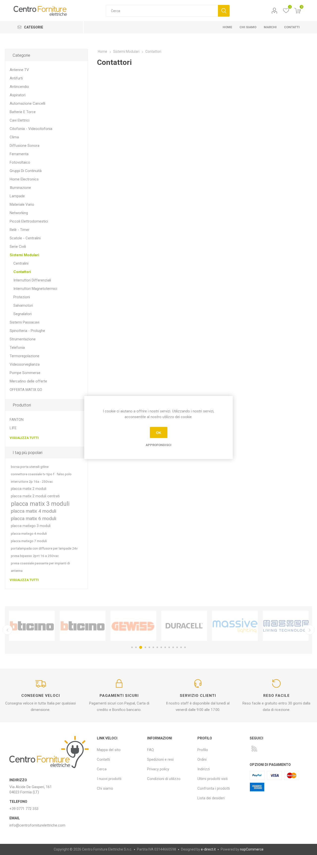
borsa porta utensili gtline (30, 467)
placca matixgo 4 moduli (29, 533)
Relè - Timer (19, 229)
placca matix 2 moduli (28, 489)
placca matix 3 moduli (40, 503)
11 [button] (173, 647)
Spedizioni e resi (160, 759)
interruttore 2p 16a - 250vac (32, 481)
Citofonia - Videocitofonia (31, 128)
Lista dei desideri (211, 798)
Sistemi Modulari (24, 255)
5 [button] (149, 647)
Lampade (17, 196)
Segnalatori (22, 314)
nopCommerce (252, 849)
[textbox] (162, 11)
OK (158, 432)
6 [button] (153, 647)
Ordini (202, 759)
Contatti (103, 759)
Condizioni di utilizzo (164, 779)
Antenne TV (19, 70)
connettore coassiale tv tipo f (32, 474)
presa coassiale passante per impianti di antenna (40, 567)
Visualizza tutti (24, 438)
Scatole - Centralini (25, 238)
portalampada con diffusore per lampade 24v (44, 548)
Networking (19, 213)
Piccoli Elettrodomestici (29, 221)
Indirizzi (203, 769)
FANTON (17, 419)
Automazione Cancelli (27, 103)
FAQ (150, 750)
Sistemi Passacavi (24, 322)
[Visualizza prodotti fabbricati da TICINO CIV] (32, 626)
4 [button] (145, 647)
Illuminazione (20, 187)
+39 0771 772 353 (23, 808)
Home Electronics (24, 179)
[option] (31, 626)
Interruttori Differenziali (32, 280)
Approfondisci (158, 445)
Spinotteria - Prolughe (27, 330)
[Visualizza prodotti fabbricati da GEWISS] (133, 626)
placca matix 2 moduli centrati (35, 496)
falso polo (64, 474)
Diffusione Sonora (24, 145)
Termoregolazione (24, 356)
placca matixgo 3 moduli (31, 526)
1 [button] (132, 647)
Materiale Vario (22, 204)
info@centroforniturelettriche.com (37, 825)
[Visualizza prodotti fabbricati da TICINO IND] (83, 626)
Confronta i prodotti (213, 788)
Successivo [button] (310, 630)
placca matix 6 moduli (33, 518)
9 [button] (165, 647)
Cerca (224, 11)
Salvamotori (23, 305)
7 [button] (157, 647)
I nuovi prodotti (109, 779)
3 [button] (140, 647)
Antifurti (16, 78)
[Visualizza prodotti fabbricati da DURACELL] (184, 626)
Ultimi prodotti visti (212, 779)
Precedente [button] (7, 630)
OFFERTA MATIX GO (26, 389)
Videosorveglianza (25, 364)
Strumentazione (23, 339)
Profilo (274, 11)
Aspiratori (18, 95)
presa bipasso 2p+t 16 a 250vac (35, 556)
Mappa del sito (109, 750)
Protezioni (21, 297)
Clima (14, 137)
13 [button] (181, 647)
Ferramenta (19, 154)
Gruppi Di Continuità (26, 171)
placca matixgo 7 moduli (29, 541)
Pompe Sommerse (25, 373)
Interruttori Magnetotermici (35, 288)
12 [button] (177, 647)
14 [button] (185, 647)
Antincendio (19, 86)
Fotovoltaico (20, 162)
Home (102, 51)
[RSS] (254, 749)
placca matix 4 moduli (33, 511)
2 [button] (136, 647)
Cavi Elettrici (19, 120)
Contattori (22, 272)
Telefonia (17, 347)
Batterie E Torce (23, 112)
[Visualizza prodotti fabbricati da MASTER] (286, 626)
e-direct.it (208, 849)
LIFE (13, 428)
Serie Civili (18, 246)
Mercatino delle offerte (28, 381)
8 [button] (161, 647)
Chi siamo (105, 788)
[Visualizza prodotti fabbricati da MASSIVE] (235, 626)
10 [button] (169, 647)
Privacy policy (158, 769)
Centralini (20, 263)
